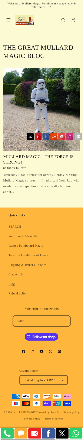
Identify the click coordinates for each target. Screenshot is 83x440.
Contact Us (16, 274)
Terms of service (54, 418)
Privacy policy (32, 418)
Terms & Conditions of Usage (28, 255)
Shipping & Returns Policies (27, 265)
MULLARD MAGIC (24, 412)
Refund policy (18, 293)
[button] (8, 20)
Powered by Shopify (47, 412)
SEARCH (15, 226)
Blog (12, 284)
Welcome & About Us (23, 236)
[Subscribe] (65, 321)
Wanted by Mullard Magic (26, 245)
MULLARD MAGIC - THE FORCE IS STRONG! (38, 159)
